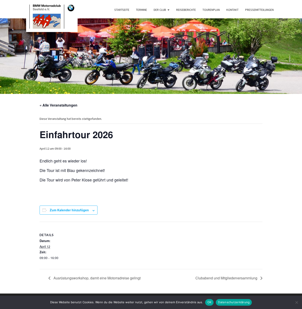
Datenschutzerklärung (234, 302)
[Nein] (296, 302)
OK (209, 302)
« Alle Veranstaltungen (58, 105)
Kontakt (232, 10)
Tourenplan (211, 10)
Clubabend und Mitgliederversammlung (226, 277)
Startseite (121, 10)
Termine (141, 10)
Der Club (160, 10)
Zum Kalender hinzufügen (69, 210)
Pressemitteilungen (259, 10)
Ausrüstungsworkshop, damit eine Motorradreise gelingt (97, 277)
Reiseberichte (186, 10)
